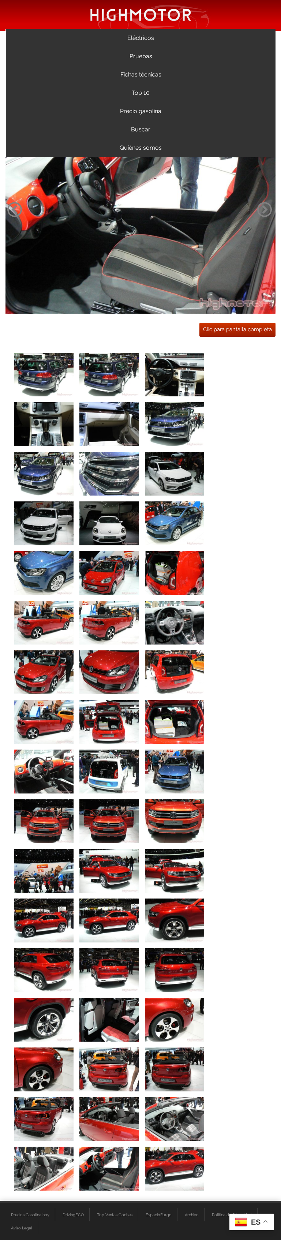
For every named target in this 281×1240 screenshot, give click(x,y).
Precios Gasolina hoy (30, 1214)
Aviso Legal (21, 1227)
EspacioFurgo (159, 1214)
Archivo (192, 1214)
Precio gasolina (140, 111)
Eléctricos (140, 37)
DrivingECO (73, 1214)
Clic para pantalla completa (237, 329)
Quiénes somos (141, 147)
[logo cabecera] (140, 14)
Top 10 (141, 92)
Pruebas (141, 56)
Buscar (140, 129)
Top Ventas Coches (114, 1214)
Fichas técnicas (140, 74)
